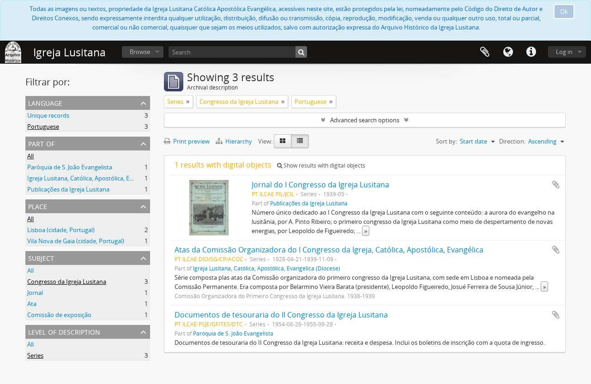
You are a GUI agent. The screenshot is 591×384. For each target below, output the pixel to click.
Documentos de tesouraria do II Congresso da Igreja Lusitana (281, 315)
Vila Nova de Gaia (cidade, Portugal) (75, 241)
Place (37, 205)
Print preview (191, 141)
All (30, 156)
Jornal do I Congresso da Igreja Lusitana (320, 185)
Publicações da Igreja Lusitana (68, 189)
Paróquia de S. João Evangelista (69, 167)
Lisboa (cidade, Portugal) (61, 230)
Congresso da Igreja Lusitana (66, 281)
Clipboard (484, 52)
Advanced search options (364, 120)
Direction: (512, 141)
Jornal (35, 292)
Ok (564, 11)
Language (507, 52)
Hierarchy (238, 141)
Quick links (531, 52)
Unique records (48, 115)
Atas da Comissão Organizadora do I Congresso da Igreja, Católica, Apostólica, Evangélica (329, 250)
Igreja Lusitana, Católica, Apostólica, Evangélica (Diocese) (104, 178)
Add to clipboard (556, 184)
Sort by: (446, 141)
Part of (41, 143)
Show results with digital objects (323, 165)
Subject (41, 257)
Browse (140, 52)
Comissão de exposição (59, 315)
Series (35, 355)
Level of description (64, 331)
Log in (564, 52)
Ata (31, 304)
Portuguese (43, 126)
